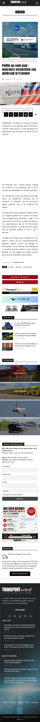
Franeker (11, 267)
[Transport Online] (20, 2)
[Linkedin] (26, 114)
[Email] (30, 114)
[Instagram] (15, 616)
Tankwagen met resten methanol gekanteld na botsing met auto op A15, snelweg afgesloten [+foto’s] (19, 627)
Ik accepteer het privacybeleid (12, 495)
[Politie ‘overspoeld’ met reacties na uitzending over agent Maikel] (7, 336)
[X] (11, 114)
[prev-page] (3, 354)
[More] (35, 114)
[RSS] (25, 616)
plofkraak (18, 267)
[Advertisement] (20, 160)
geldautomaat (27, 267)
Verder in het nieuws (23, 59)
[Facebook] (6, 114)
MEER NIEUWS (11, 59)
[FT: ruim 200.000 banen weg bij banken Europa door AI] (7, 326)
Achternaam (6, 474)
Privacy (27, 702)
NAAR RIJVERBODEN (20, 573)
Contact (5, 702)
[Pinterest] (16, 114)
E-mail (4, 482)
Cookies (21, 702)
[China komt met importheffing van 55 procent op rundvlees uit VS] (7, 346)
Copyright (34, 702)
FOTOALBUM (7, 360)
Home (4, 59)
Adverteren (13, 702)
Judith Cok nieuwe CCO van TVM (20, 15)
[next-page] (7, 354)
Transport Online (18, 262)
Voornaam (5, 466)
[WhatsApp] (21, 114)
